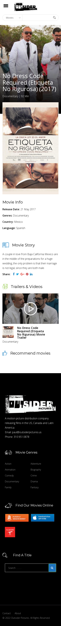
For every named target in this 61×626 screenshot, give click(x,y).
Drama (34, 481)
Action (8, 463)
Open (8, 7)
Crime (34, 475)
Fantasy (35, 487)
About (18, 613)
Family (8, 487)
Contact (6, 613)
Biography (36, 469)
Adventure (36, 463)
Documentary (12, 481)
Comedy (9, 475)
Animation (10, 469)
